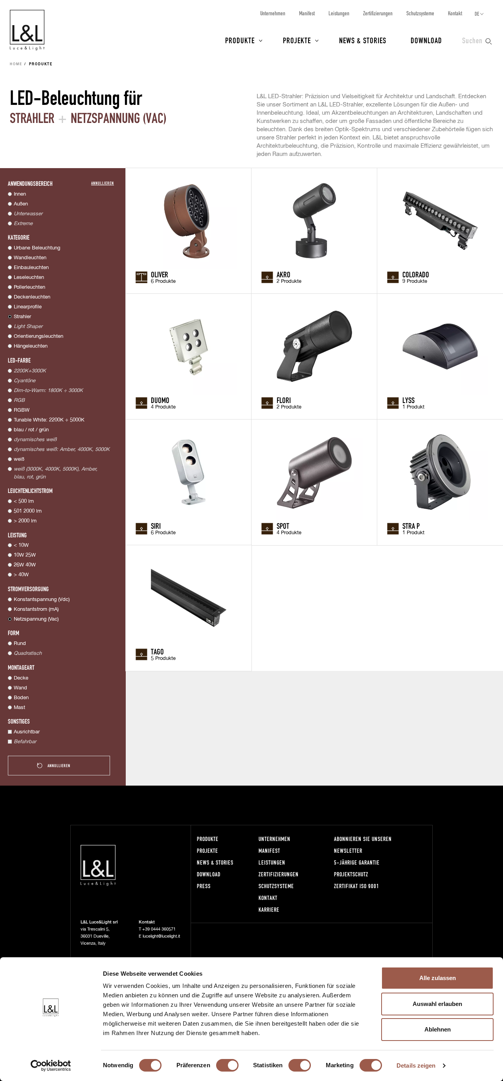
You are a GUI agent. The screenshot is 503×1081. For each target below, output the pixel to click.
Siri (156, 526)
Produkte (240, 40)
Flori (284, 400)
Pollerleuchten (29, 287)
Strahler (22, 316)
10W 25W (25, 555)
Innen (20, 194)
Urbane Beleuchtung (37, 248)
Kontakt (455, 13)
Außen (21, 204)
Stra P (411, 526)
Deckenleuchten (32, 297)
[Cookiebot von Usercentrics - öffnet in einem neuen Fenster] (51, 1066)
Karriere (269, 909)
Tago (157, 651)
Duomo (160, 400)
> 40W (21, 574)
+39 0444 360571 (159, 929)
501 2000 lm (28, 511)
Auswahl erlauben (437, 1003)
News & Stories (362, 40)
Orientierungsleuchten (38, 336)
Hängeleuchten (31, 346)
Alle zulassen (437, 978)
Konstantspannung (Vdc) (42, 599)
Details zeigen (416, 1065)
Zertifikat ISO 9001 (356, 886)
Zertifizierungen (378, 13)
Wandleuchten (30, 257)
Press (204, 886)
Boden (21, 697)
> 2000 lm (25, 521)
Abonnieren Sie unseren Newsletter (363, 845)
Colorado (415, 274)
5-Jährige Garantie (357, 862)
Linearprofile (28, 307)
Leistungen (339, 13)
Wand (20, 688)
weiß (19, 459)
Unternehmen (272, 13)
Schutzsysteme (420, 13)
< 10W (21, 545)
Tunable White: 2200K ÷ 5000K (49, 420)
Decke (21, 678)
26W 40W (25, 565)
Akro (283, 274)
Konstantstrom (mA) (36, 609)
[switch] (227, 1065)
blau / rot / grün (31, 429)
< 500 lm (24, 501)
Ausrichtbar (27, 732)
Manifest (307, 13)
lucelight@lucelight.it (161, 936)
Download (426, 40)
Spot (283, 526)
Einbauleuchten (31, 267)
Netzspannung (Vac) (36, 619)
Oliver (159, 274)
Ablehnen (437, 1029)
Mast (19, 707)
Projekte (297, 40)
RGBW (21, 410)
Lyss (408, 400)
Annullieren (102, 183)
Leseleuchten (29, 277)
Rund (20, 643)
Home (16, 64)
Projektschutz (351, 874)
